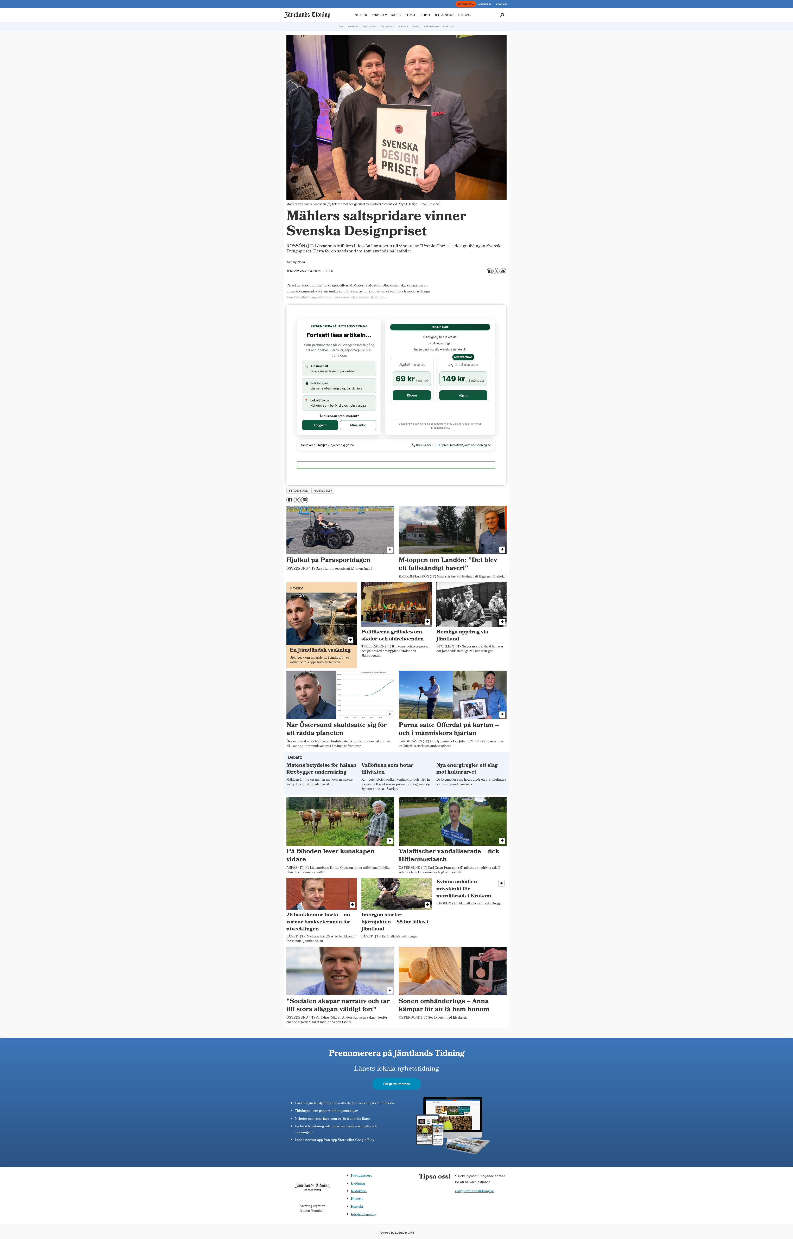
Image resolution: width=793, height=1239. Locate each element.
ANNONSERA (484, 4)
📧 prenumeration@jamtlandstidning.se (464, 445)
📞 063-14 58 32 (423, 445)
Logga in (320, 425)
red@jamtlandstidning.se (474, 1191)
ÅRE (341, 26)
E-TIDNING (464, 15)
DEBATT (425, 15)
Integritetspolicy (363, 1215)
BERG (416, 26)
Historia (357, 1199)
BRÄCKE (403, 26)
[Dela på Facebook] (490, 271)
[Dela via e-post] (503, 271)
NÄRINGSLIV (379, 15)
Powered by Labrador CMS (396, 1232)
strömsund (298, 490)
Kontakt (357, 1207)
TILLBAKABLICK (444, 15)
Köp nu (412, 395)
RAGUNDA (448, 26)
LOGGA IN (501, 4)
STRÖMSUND (369, 26)
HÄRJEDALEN (431, 26)
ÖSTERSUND (388, 26)
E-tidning (358, 1184)
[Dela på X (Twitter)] (496, 271)
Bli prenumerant (396, 1084)
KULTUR (396, 15)
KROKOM (353, 26)
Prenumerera (361, 1176)
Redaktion (359, 1191)
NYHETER (361, 15)
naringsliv (323, 490)
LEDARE (411, 15)
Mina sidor (358, 425)
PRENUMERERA (466, 4)
